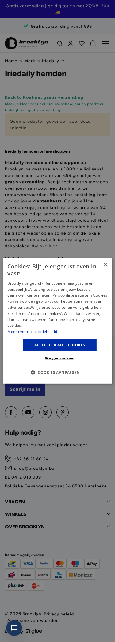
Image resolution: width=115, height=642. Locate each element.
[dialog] (57, 321)
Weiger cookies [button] (59, 358)
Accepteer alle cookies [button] (59, 345)
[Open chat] (14, 628)
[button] (57, 372)
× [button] (105, 265)
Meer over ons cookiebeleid (32, 331)
